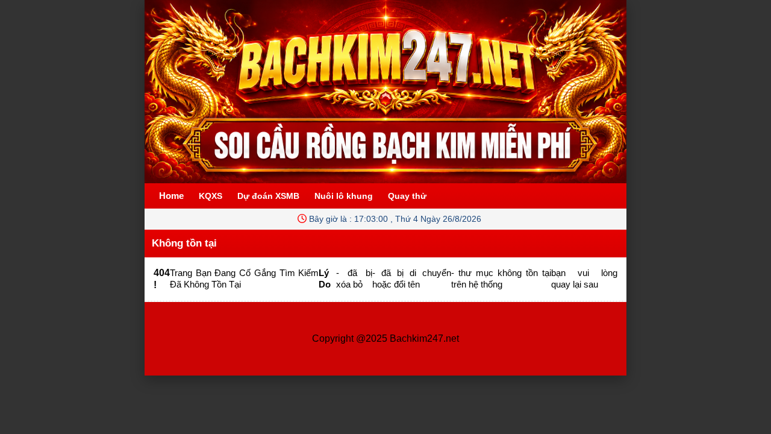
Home (171, 195)
